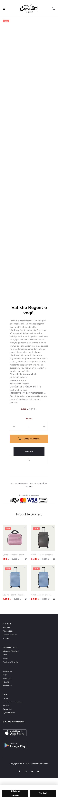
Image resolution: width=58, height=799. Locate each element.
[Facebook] (19, 771)
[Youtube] (38, 771)
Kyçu (5, 675)
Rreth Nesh (7, 624)
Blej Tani (29, 451)
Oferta (5, 695)
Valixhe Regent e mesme (42, 554)
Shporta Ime (7, 685)
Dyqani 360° (7, 709)
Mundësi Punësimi (10, 635)
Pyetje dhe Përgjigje (10, 662)
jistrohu (9, 678)
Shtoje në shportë (31, 438)
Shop (5, 655)
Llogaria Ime (7, 671)
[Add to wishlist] (29, 460)
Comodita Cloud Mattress (12, 702)
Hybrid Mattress (9, 713)
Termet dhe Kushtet (10, 647)
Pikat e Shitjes (8, 631)
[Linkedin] (32, 771)
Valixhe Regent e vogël (41, 595)
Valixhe (29, 487)
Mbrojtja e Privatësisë (11, 651)
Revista (5, 658)
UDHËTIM (43, 483)
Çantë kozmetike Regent (13, 554)
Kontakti (6, 638)
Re (4, 678)
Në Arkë (6, 682)
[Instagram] (25, 771)
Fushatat (6, 705)
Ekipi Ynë (6, 627)
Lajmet (5, 698)
